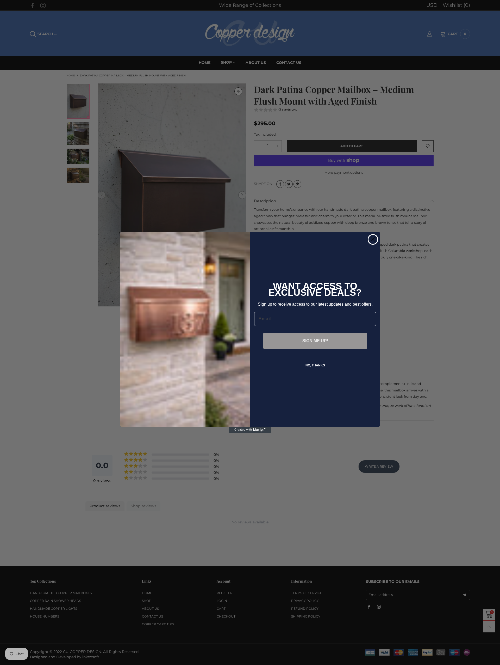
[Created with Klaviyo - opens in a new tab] (250, 430)
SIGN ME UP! (315, 340)
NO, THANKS (315, 365)
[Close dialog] (373, 239)
